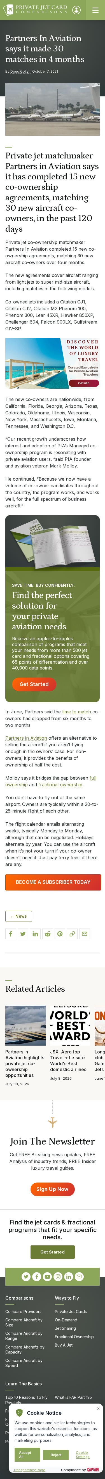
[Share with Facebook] (10, 934)
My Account (76, 10)
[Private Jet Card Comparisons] (35, 10)
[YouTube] (47, 1276)
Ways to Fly (67, 1298)
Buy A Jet (64, 1345)
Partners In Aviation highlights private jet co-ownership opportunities (24, 1063)
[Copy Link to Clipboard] (72, 934)
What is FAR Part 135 (73, 1397)
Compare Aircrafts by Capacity (25, 1349)
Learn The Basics (23, 1384)
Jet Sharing (65, 1328)
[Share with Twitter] (23, 934)
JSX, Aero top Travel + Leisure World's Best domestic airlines (68, 1060)
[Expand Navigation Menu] (95, 10)
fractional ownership (60, 784)
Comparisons (19, 1298)
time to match (76, 711)
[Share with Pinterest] (60, 934)
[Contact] (79, 1276)
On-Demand (66, 1319)
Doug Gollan (20, 71)
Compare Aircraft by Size (24, 1322)
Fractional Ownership (74, 1336)
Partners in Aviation (26, 738)
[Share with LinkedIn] (35, 934)
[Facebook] (36, 1276)
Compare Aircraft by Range (24, 1336)
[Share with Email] (84, 934)
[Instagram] (57, 1276)
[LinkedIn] (68, 1276)
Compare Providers (23, 1311)
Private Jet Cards (71, 1311)
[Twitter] (26, 1276)
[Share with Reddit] (47, 934)
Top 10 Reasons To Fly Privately (26, 1400)
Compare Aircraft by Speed (24, 1363)
